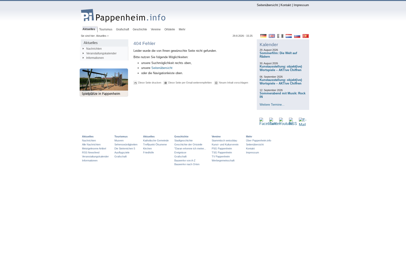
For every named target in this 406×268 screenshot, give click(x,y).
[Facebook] (267, 124)
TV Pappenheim (221, 156)
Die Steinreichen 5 (124, 148)
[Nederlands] (289, 37)
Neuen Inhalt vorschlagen (233, 82)
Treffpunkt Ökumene (155, 144)
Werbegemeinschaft (223, 160)
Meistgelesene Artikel (94, 148)
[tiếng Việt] (306, 37)
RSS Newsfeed (90, 152)
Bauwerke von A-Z (184, 160)
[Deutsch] (263, 37)
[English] (272, 37)
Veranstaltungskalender (101, 53)
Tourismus (121, 136)
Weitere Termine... (272, 104)
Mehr (249, 136)
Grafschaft (120, 156)
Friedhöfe (148, 152)
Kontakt (286, 5)
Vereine (216, 136)
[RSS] (293, 124)
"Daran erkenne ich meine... (190, 148)
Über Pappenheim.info (258, 140)
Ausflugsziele (121, 152)
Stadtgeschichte (183, 140)
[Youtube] (286, 124)
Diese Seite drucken (149, 82)
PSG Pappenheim (222, 148)
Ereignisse (180, 152)
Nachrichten (94, 48)
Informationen (95, 58)
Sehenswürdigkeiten (125, 144)
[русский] (297, 37)
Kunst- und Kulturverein (225, 144)
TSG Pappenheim (222, 152)
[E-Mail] (302, 125)
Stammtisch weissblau (224, 140)
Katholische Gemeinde (156, 140)
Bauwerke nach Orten (186, 164)
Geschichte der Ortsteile (188, 144)
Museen (119, 140)
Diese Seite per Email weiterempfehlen (190, 82)
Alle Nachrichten (91, 144)
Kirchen (147, 148)
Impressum (301, 5)
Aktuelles (88, 136)
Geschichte (181, 136)
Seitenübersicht (267, 5)
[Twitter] (274, 124)
